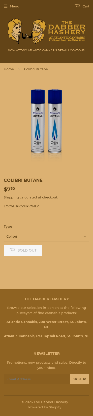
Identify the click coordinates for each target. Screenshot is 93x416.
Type (8, 226)
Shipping (11, 197)
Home (9, 69)
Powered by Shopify (44, 407)
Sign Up (79, 379)
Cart (85, 6)
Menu (14, 6)
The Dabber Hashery (51, 402)
